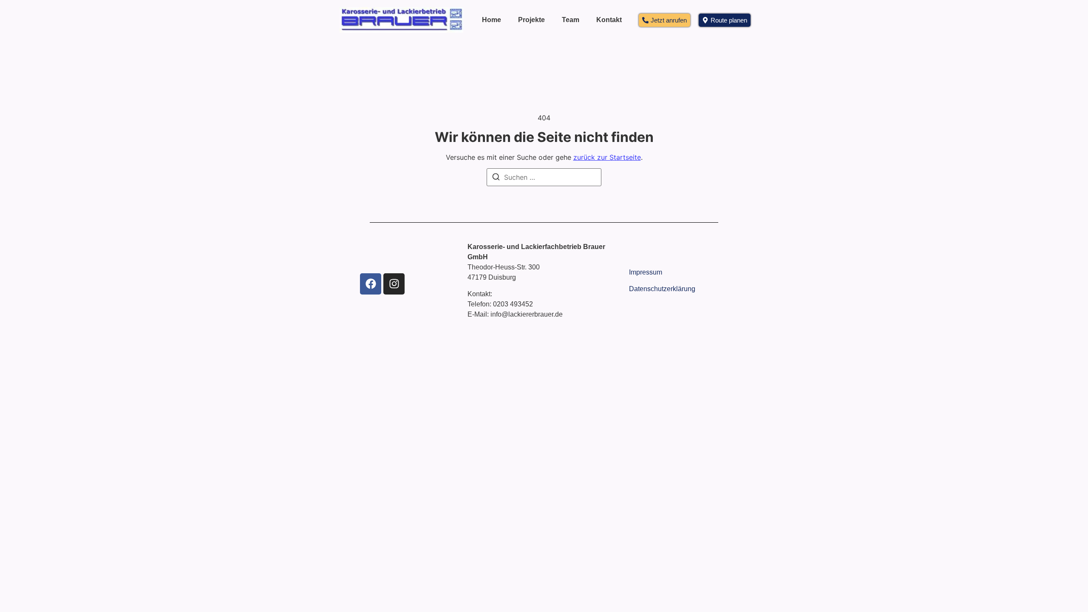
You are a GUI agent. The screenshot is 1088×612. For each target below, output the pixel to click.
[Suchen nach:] (544, 177)
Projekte (531, 19)
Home (491, 19)
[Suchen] (496, 178)
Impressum (645, 272)
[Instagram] (394, 284)
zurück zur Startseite (607, 157)
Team (570, 19)
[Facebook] (370, 284)
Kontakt (609, 19)
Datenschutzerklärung (662, 288)
